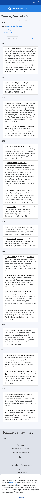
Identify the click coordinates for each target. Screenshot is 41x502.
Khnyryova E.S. (21, 49)
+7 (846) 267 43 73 (20, 472)
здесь (11, 482)
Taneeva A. (29, 103)
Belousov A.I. (21, 275)
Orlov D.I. (23, 330)
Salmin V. (20, 239)
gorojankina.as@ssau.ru (14, 26)
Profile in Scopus (7, 30)
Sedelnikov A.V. (12, 83)
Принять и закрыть (20, 497)
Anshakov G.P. (11, 275)
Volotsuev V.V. (22, 126)
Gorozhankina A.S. (13, 330)
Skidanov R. (21, 103)
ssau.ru (20, 460)
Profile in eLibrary (7, 32)
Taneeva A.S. (11, 49)
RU (32, 38)
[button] (29, 2)
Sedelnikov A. (11, 103)
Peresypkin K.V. (12, 126)
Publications (12, 38)
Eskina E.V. (21, 147)
